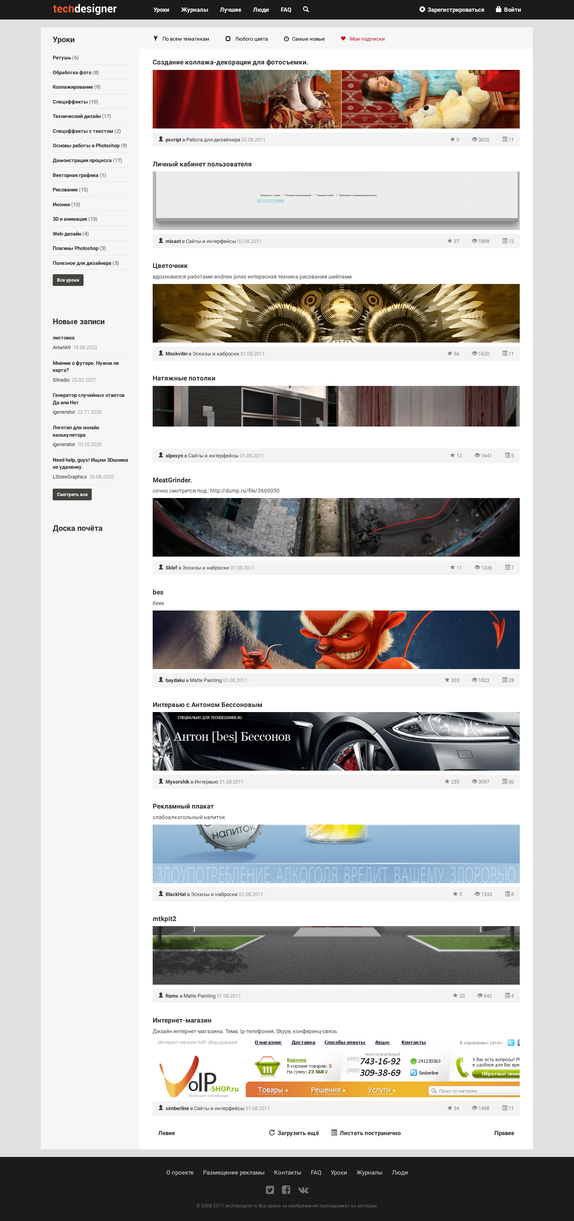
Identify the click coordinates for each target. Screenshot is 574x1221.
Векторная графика (79, 175)
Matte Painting (206, 680)
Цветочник (170, 266)
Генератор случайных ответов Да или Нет (89, 398)
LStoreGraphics (70, 477)
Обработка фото (76, 72)
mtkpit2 (164, 919)
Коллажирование (77, 87)
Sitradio (62, 380)
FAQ (286, 9)
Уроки (164, 9)
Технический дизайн (82, 116)
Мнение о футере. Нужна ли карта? (86, 366)
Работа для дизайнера (213, 140)
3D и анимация (75, 219)
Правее (504, 1133)
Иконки (66, 204)
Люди (261, 9)
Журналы (370, 1172)
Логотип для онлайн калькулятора (76, 431)
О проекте (180, 1172)
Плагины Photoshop (79, 248)
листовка (64, 338)
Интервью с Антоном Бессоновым (207, 705)
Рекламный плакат (183, 806)
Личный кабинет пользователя (202, 164)
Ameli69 (62, 347)
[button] (452, 10)
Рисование (70, 190)
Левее (166, 1133)
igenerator (64, 412)
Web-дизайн (71, 234)
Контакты (287, 1172)
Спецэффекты (75, 102)
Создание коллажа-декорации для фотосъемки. (230, 62)
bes (158, 592)
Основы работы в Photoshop (90, 145)
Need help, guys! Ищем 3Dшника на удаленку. (90, 463)
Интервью (206, 782)
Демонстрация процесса (87, 160)
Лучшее (230, 9)
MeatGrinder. (172, 480)
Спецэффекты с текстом (87, 131)
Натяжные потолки (184, 378)
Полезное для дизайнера (86, 263)
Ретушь (66, 58)
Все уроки (68, 280)
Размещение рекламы (234, 1172)
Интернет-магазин (182, 1020)
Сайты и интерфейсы (211, 241)
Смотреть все (72, 494)
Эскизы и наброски (216, 354)
